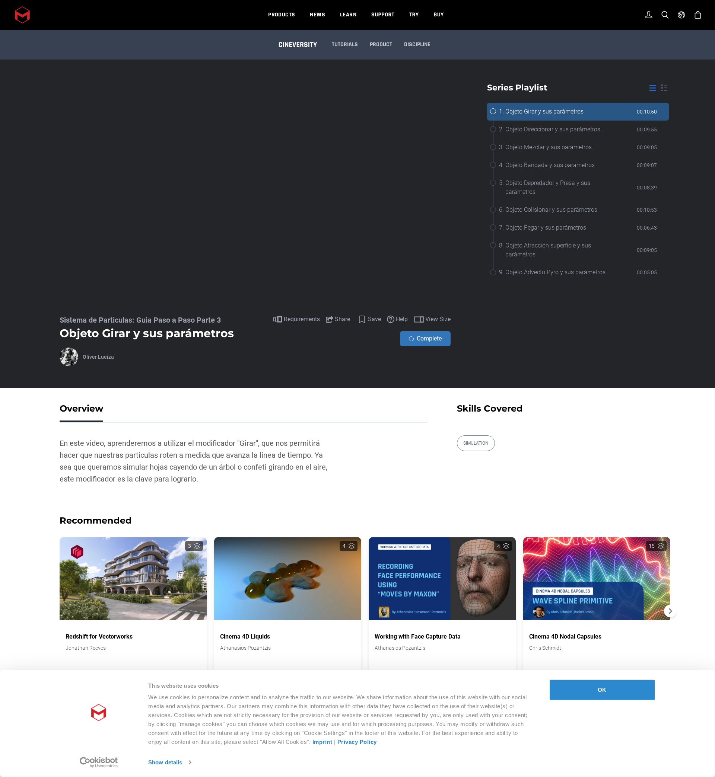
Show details (165, 762)
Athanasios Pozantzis (245, 648)
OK (602, 690)
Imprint (322, 742)
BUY (438, 15)
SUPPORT (382, 15)
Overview (81, 408)
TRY (414, 15)
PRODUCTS (281, 15)
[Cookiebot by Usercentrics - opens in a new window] (98, 762)
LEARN (348, 15)
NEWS (317, 15)
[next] (670, 611)
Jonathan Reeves (86, 648)
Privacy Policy (357, 742)
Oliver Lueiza (98, 357)
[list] (652, 88)
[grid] (664, 88)
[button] (670, 624)
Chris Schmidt (545, 648)
